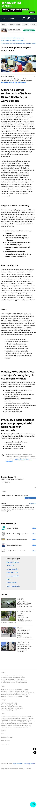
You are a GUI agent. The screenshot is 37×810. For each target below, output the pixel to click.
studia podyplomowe (24, 637)
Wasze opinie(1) (33, 804)
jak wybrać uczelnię (23, 648)
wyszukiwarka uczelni (24, 646)
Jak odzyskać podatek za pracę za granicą (12, 676)
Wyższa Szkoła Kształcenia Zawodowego (13, 82)
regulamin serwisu (23, 495)
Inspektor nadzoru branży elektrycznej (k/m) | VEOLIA (15, 694)
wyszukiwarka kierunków (22, 615)
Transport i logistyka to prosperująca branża (12, 679)
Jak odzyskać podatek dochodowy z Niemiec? (13, 677)
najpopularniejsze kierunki (23, 618)
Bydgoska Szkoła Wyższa (14, 545)
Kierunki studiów (15, 24)
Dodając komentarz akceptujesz (14, 495)
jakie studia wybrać (24, 630)
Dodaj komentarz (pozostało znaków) (12, 479)
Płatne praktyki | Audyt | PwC (9, 703)
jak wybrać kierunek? (24, 621)
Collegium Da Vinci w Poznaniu (16, 551)
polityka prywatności (29, 763)
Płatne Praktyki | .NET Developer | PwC (11, 706)
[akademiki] (18, 7)
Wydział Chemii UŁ (12, 528)
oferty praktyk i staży (24, 603)
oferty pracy (21, 601)
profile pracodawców (24, 606)
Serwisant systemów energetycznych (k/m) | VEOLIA (15, 691)
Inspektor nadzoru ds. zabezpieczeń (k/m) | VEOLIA (14, 689)
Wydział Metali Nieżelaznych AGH (16, 539)
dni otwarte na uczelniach (22, 651)
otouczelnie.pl (4, 763)
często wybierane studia (23, 634)
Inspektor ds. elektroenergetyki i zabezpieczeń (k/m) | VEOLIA (17, 693)
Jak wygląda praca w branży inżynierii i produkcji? (14, 682)
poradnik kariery (22, 605)
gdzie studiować (22, 632)
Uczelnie (25, 24)
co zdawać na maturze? (9, 622)
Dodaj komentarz (30, 498)
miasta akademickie (24, 645)
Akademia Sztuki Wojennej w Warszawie (19, 534)
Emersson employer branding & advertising (19, 768)
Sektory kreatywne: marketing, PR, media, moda (13, 681)
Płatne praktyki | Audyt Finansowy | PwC (12, 708)
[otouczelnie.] (8, 19)
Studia (4, 24)
